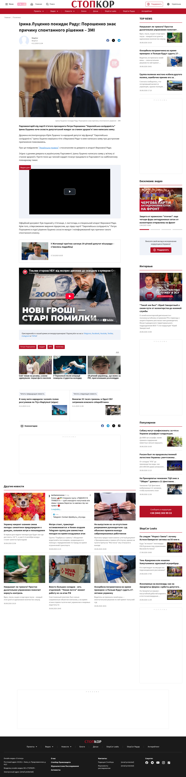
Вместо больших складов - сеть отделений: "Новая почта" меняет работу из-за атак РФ (67, 590)
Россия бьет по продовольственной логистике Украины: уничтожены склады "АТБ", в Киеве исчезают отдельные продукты (158, 459)
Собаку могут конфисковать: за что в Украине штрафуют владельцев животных (159, 433)
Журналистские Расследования (65, 766)
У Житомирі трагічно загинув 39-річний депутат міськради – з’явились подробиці (82, 245)
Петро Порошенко (27, 346)
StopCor (35, 38)
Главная (7, 17)
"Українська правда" (48, 147)
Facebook (95, 333)
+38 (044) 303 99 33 (161, 513)
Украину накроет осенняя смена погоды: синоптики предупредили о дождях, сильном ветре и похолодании (24, 527)
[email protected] (27, 772)
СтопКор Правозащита (61, 762)
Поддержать (156, 4)
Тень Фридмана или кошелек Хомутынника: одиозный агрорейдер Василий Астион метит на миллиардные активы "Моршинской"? (160, 565)
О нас (53, 758)
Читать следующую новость (85, 394)
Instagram (26, 336)
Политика (17, 17)
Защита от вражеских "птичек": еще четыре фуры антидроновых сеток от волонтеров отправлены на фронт (159, 219)
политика (60, 346)
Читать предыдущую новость (32, 394)
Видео (53, 11)
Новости (68, 11)
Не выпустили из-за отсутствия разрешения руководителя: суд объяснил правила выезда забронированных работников (110, 529)
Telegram (87, 333)
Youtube (103, 333)
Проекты (37, 11)
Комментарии (31, 426)
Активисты (55, 770)
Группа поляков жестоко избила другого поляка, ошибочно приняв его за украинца (161, 77)
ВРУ (50, 346)
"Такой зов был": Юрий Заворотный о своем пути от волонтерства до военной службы (161, 308)
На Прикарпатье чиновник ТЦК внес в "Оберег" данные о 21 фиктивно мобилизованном (159, 481)
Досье (95, 11)
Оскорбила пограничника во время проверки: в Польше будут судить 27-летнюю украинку (113, 590)
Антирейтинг (147, 11)
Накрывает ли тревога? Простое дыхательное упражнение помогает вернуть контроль (22, 590)
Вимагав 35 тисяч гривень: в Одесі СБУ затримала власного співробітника (92, 401)
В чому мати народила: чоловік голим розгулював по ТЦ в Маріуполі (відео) (39, 401)
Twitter (110, 333)
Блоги (83, 11)
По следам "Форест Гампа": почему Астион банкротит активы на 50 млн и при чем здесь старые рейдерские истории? (159, 541)
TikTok (33, 336)
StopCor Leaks (110, 11)
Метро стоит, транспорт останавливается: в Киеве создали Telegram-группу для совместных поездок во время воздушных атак (67, 529)
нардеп (42, 346)
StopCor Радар (129, 11)
